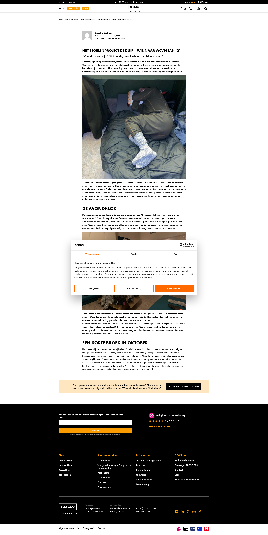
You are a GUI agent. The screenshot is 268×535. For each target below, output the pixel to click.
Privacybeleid (104, 487)
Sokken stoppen (144, 484)
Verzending (103, 472)
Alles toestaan (174, 288)
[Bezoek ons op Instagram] (194, 511)
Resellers (140, 465)
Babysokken (65, 474)
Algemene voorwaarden (69, 528)
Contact (179, 469)
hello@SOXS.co (143, 511)
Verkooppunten (144, 479)
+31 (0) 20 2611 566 (146, 508)
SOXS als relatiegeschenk (149, 460)
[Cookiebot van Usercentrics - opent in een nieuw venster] (181, 245)
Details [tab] (134, 254)
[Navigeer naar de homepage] (134, 8)
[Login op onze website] (198, 8)
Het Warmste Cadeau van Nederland (83, 19)
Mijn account (104, 460)
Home (61, 19)
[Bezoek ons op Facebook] (176, 511)
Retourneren (103, 477)
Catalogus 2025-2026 (186, 465)
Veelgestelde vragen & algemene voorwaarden (114, 466)
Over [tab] (176, 254)
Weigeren (94, 288)
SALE (85, 8)
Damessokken (66, 460)
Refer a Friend (143, 469)
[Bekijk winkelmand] (190, 8)
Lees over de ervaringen (159, 425)
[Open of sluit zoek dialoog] (205, 8)
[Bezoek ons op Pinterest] (188, 511)
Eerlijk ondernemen (185, 460)
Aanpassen (132, 288)
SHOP (62, 8)
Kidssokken (64, 469)
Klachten (101, 482)
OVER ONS (73, 8)
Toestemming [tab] (92, 254)
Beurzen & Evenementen (187, 479)
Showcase (141, 474)
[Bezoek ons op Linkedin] (182, 511)
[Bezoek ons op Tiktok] (199, 511)
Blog (66, 19)
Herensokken (65, 465)
